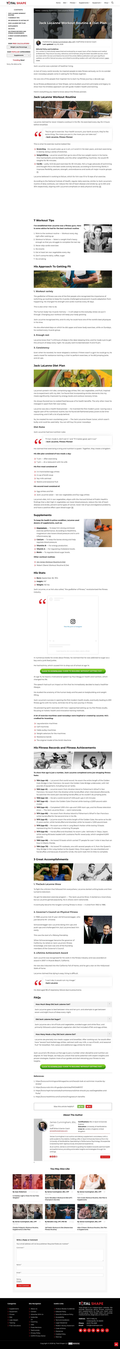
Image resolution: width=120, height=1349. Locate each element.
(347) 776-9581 (91, 1323)
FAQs (10, 38)
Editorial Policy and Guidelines (47, 49)
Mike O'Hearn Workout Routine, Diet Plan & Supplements (92, 1228)
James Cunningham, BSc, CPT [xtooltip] (64, 42)
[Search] (112, 3)
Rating (18, 1279)
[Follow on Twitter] (52, 1156)
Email (18, 1272)
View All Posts (105, 1157)
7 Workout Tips (13, 17)
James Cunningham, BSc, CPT (63, 1124)
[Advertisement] (73, 203)
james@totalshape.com (59, 1131)
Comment (20, 1247)
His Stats (11, 28)
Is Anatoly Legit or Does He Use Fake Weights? (26, 1197)
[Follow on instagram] (56, 1156)
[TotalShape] (16, 3)
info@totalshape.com (94, 1325)
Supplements (13, 26)
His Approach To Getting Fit (18, 20)
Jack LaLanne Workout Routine (17, 14)
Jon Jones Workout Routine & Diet (51, 562)
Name (18, 1265)
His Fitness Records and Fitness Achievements (17, 32)
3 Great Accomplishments (17, 36)
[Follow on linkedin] (54, 1156)
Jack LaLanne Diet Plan (17, 23)
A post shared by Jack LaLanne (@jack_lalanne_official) (73, 651)
